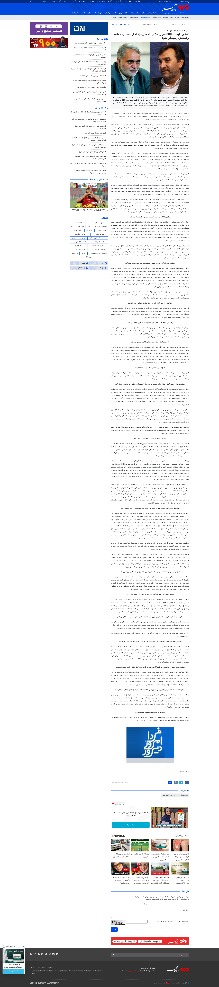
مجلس (165, 17)
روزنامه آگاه (89, 257)
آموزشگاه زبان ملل (79, 249)
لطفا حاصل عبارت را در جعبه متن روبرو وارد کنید (173, 921)
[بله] (53, 954)
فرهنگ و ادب (180, 13)
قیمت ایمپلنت (99, 242)
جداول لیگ (55, 2)
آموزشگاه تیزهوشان (98, 245)
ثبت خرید (130, 824)
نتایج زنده (67, 2)
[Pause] (153, 825)
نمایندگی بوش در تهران (98, 249)
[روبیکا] (42, 954)
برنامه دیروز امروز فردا (170, 795)
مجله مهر (83, 13)
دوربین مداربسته (80, 234)
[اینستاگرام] (49, 954)
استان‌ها (100, 13)
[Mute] (156, 825)
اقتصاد (131, 13)
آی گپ (117, 2)
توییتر (90, 2)
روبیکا (81, 2)
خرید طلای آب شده (77, 226)
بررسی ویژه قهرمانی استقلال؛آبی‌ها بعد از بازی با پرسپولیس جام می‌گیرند (90, 171)
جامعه (137, 13)
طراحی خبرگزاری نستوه (178, 983)
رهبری (177, 17)
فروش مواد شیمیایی (79, 238)
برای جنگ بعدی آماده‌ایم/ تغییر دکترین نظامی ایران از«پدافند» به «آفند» (89, 157)
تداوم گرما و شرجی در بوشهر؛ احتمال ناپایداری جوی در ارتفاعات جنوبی (88, 93)
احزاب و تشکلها (145, 17)
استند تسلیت (77, 230)
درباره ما (50, 967)
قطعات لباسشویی (80, 242)
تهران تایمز (75, 253)
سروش (126, 2)
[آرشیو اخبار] (34, 954)
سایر (114, 17)
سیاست (115, 13)
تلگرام (136, 2)
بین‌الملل (108, 13)
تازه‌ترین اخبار (102, 39)
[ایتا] (31, 954)
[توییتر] (46, 954)
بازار (126, 13)
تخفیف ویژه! (13, 971)
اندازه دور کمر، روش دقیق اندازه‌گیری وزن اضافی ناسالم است (90, 127)
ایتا (73, 2)
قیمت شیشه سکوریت (100, 226)
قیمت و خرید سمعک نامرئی (98, 253)
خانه (187, 13)
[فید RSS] (38, 954)
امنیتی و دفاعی (156, 17)
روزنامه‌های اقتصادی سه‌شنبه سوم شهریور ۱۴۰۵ (89, 209)
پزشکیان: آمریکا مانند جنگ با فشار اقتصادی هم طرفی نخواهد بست (88, 62)
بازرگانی (32, 967)
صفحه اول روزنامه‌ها (99, 179)
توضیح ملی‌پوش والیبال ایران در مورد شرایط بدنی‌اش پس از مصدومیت (89, 81)
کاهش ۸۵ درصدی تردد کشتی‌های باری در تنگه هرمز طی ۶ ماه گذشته (89, 146)
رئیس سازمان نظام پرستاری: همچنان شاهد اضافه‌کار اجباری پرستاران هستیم (89, 138)
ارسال (114, 929)
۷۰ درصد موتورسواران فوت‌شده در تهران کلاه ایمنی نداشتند (89, 56)
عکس (94, 13)
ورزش (121, 13)
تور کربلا (89, 230)
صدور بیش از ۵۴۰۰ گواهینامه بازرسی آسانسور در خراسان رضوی (90, 100)
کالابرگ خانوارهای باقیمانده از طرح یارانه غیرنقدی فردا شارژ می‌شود (88, 113)
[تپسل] (113, 804)
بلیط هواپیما (78, 245)
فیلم (89, 13)
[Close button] (23, 946)
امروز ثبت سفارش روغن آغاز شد (95, 133)
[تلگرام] (57, 954)
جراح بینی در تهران (98, 222)
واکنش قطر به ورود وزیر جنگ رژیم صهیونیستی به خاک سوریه (88, 164)
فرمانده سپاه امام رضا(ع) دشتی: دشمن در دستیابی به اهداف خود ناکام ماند (88, 69)
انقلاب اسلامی (122, 17)
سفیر (88, 226)
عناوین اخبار (184, 17)
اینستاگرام (100, 2)
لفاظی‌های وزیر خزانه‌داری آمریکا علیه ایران (92, 152)
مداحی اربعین (99, 234)
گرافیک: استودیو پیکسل (160, 983)
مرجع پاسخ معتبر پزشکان (98, 238)
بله (109, 2)
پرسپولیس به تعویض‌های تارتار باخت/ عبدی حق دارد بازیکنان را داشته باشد (89, 120)
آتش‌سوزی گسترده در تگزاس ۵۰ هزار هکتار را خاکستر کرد (89, 48)
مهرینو (84, 253)
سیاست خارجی (133, 17)
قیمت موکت (102, 230)
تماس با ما (41, 967)
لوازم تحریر (78, 222)
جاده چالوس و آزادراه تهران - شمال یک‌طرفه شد (90, 43)
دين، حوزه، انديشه (164, 13)
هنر (173, 13)
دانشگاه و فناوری (152, 13)
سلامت (143, 13)
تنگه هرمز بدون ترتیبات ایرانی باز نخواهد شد (91, 87)
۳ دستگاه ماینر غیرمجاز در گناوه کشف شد (92, 76)
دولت (171, 17)
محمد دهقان (184, 795)
